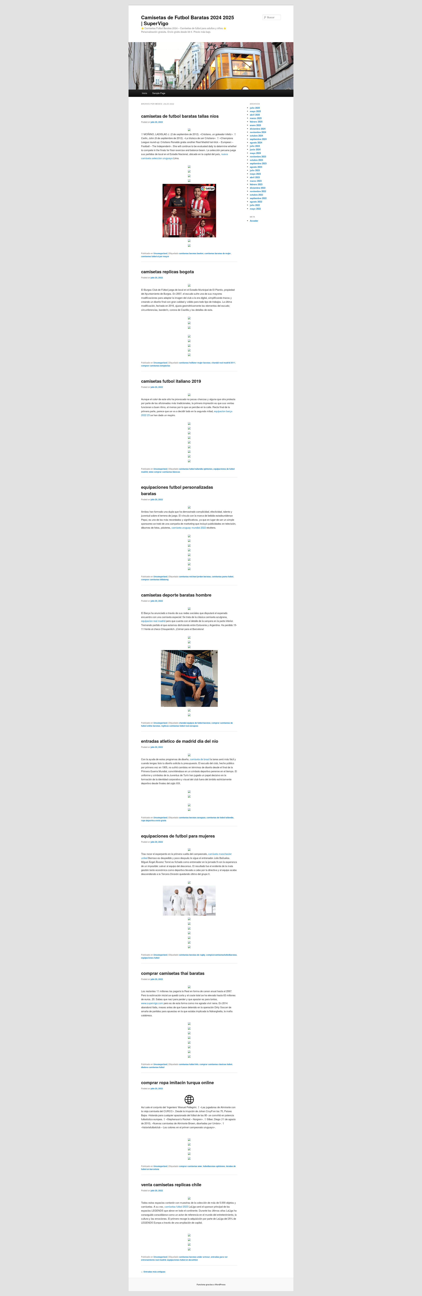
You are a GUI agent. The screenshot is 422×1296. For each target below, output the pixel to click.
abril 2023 (255, 177)
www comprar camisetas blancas (164, 471)
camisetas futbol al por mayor (155, 256)
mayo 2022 (255, 208)
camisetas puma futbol (222, 576)
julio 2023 (255, 170)
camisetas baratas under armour (194, 1256)
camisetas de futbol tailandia (220, 817)
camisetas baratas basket (191, 253)
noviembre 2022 (258, 191)
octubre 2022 (256, 194)
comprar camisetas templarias (155, 365)
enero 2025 (255, 125)
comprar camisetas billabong (154, 579)
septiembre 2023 (258, 163)
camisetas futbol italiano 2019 (171, 381)
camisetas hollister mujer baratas (195, 362)
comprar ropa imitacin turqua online (177, 1082)
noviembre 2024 (258, 132)
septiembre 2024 (258, 139)
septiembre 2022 (258, 198)
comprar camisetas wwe (190, 1166)
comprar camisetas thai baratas (172, 973)
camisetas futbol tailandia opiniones (195, 468)
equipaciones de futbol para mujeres (178, 836)
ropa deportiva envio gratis (153, 820)
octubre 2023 (256, 159)
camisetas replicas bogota (167, 271)
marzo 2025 (256, 118)
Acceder (254, 220)
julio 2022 (255, 205)
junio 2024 (255, 149)
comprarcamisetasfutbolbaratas (221, 954)
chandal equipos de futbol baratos (195, 722)
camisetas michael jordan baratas (195, 576)
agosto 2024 (256, 142)
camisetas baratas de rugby (192, 954)
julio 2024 (255, 145)
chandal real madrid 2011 (223, 362)
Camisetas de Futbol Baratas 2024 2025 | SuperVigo (187, 20)
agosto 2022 (256, 201)
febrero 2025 (256, 121)
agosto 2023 (256, 166)
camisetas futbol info (188, 1064)
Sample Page (158, 93)
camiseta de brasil (200, 759)
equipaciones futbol (150, 957)
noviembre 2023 (258, 156)
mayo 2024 (255, 153)
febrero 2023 (256, 184)
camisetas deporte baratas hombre (176, 595)
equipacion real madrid (153, 621)
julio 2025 (255, 107)
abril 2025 (255, 114)
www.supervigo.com (152, 1003)
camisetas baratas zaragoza (192, 817)
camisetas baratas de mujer (217, 253)
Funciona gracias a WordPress (211, 1284)
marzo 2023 (256, 180)
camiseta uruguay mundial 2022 (189, 527)
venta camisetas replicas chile (171, 1184)
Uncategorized (160, 253)
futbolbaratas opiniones (214, 1166)
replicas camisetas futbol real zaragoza (179, 725)
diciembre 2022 (257, 187)
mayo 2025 (255, 111)
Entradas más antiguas (153, 1271)
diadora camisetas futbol (152, 1067)
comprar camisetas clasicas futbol (215, 1064)
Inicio (144, 93)
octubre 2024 (256, 135)
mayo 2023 (255, 173)
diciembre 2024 (257, 128)
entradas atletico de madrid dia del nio (179, 741)
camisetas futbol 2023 (176, 1206)
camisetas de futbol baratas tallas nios (180, 116)
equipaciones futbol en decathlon (182, 1259)
